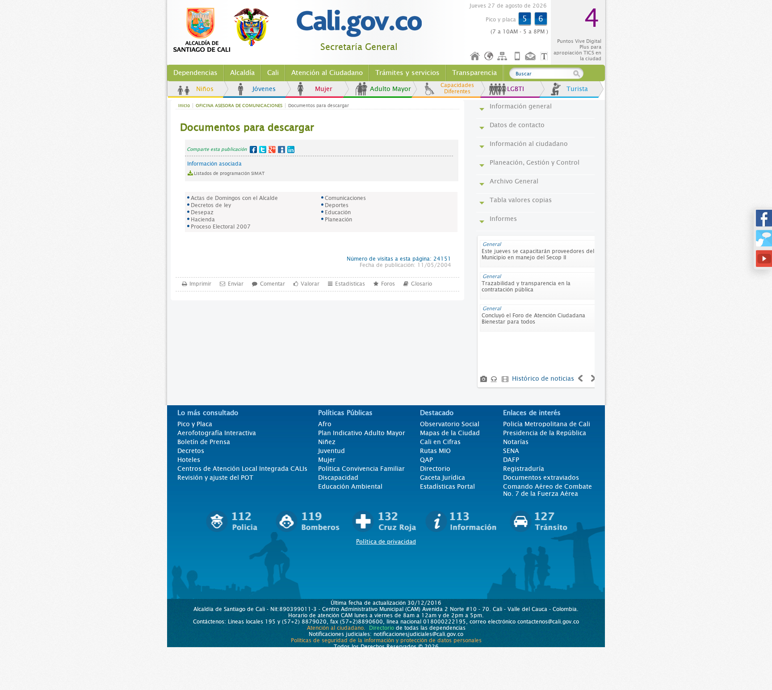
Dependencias (195, 73)
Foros (388, 284)
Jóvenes (264, 88)
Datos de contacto (517, 125)
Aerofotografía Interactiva (216, 432)
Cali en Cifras (440, 441)
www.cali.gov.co (225, 30)
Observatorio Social (449, 424)
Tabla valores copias (521, 200)
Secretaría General (359, 47)
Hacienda (203, 219)
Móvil (517, 56)
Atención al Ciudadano (327, 73)
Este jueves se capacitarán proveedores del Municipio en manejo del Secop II (538, 254)
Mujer (323, 88)
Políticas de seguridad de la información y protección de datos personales (386, 640)
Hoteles (188, 459)
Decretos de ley (211, 205)
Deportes (336, 205)
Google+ (272, 149)
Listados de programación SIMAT (229, 173)
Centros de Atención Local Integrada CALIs (242, 468)
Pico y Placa (194, 424)
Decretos (190, 450)
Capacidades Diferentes (457, 88)
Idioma (489, 56)
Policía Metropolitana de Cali (546, 424)
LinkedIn (290, 149)
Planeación (338, 219)
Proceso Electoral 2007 (221, 227)
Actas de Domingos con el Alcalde (234, 198)
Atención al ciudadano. (336, 628)
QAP (426, 459)
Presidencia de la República (544, 432)
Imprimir (200, 284)
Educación (338, 212)
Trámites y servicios (407, 73)
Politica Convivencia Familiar (361, 468)
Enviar (235, 284)
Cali (273, 73)
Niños (205, 88)
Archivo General (514, 181)
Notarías (516, 441)
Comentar (272, 284)
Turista (577, 88)
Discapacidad (338, 477)
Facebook (253, 149)
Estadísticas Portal (447, 486)
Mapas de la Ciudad (450, 432)
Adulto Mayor (390, 88)
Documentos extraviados (541, 477)
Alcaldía (242, 73)
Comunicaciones (345, 198)
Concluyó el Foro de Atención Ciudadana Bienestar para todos (533, 318)
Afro (324, 424)
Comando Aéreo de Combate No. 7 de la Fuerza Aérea (547, 490)
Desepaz (202, 212)
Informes (503, 218)
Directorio (435, 468)
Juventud (331, 450)
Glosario (421, 284)
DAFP (511, 459)
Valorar (310, 284)
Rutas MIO (435, 450)
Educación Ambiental (350, 486)
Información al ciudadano (529, 143)
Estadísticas (350, 284)
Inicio (475, 56)
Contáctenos (531, 56)
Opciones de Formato (545, 56)
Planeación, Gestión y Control (534, 162)
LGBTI (515, 88)
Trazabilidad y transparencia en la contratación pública (526, 286)
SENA (511, 450)
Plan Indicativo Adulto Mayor (361, 432)
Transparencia (474, 73)
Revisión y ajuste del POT (215, 477)
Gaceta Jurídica (442, 477)
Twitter (262, 149)
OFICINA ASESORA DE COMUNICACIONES (239, 105)
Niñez (327, 441)
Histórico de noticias (543, 378)
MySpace (281, 149)
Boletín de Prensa (203, 441)
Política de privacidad (386, 541)
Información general (521, 106)
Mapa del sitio (503, 56)
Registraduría (523, 468)
